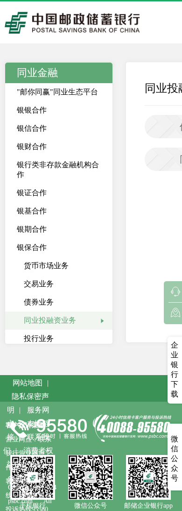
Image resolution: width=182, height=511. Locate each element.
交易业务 (39, 284)
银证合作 (32, 193)
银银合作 (32, 110)
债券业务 (39, 302)
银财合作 (32, 146)
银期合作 (32, 229)
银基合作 (32, 211)
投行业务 (39, 338)
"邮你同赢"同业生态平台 (57, 92)
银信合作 (32, 128)
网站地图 (27, 383)
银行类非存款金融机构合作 (58, 169)
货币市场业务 (46, 266)
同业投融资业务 (50, 320)
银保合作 (32, 247)
